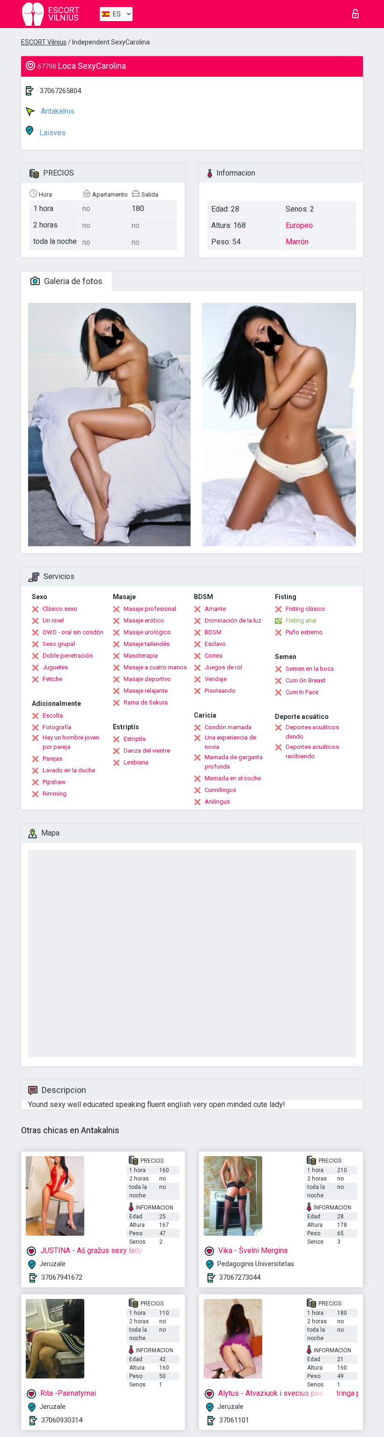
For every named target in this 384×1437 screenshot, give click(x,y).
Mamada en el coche (233, 778)
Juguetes (55, 667)
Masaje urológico (147, 632)
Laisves (51, 132)
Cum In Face (302, 692)
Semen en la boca (310, 668)
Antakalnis (56, 111)
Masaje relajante (146, 690)
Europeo (299, 225)
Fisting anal (301, 620)
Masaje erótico (144, 620)
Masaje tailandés (147, 643)
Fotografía (57, 727)
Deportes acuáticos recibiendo (312, 751)
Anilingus (217, 801)
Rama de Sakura (146, 702)
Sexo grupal (59, 643)
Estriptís (135, 738)
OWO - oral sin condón (73, 632)
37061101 (234, 1420)
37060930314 (61, 1420)
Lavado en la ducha (69, 770)
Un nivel (53, 620)
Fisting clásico (305, 608)
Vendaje (216, 678)
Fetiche (52, 678)
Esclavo (215, 643)
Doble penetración (68, 655)
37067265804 (60, 91)
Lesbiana (136, 762)
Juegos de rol (223, 667)
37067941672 (61, 1277)
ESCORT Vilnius (43, 42)
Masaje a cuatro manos (155, 667)
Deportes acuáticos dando (312, 732)
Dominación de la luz (233, 620)
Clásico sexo (60, 608)
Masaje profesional (150, 608)
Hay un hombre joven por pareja (71, 742)
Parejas (52, 758)
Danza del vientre (147, 750)
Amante (215, 608)
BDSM (213, 632)
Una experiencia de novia (230, 742)
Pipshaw (54, 781)
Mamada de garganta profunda (234, 762)
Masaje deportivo (147, 678)
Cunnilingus (220, 789)
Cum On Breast (305, 680)
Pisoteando (220, 690)
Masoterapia (141, 655)
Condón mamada (228, 727)
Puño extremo (304, 632)
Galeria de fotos (72, 281)
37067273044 (239, 1277)
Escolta (53, 715)
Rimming (54, 793)
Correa (213, 655)
